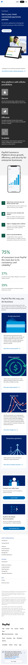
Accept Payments (6, 548)
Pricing (3, 580)
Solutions (4, 546)
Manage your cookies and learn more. (12, 657)
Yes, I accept (13, 661)
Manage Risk (4, 552)
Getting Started (5, 543)
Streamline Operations (7, 554)
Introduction (4, 540)
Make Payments (5, 550)
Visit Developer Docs (14, 528)
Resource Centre (5, 582)
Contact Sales (6, 30)
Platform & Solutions (6, 565)
